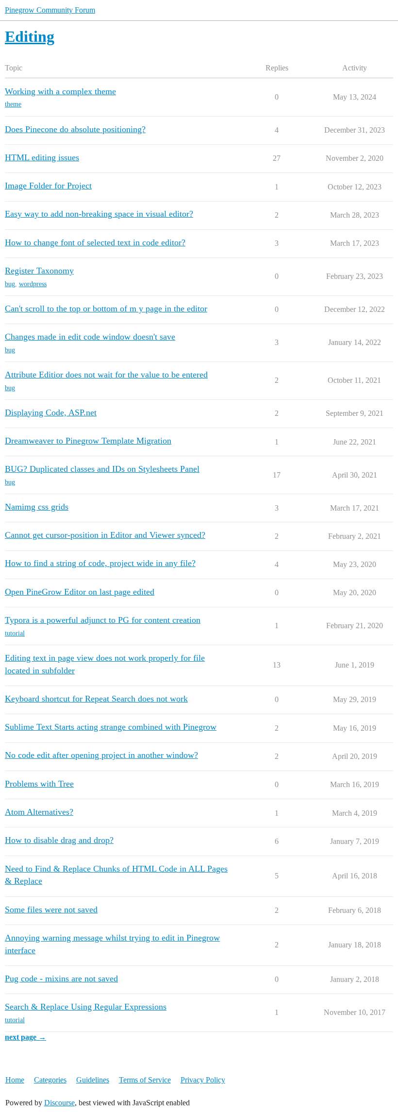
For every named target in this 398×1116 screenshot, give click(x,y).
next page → (25, 1037)
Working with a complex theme (60, 91)
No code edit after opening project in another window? (101, 755)
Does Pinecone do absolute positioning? (75, 129)
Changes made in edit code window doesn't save (90, 337)
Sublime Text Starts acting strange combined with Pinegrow (110, 727)
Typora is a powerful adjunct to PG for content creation (102, 620)
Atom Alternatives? (39, 812)
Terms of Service (145, 1080)
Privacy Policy (203, 1080)
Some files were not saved (51, 909)
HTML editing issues (42, 157)
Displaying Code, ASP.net (51, 412)
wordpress (33, 284)
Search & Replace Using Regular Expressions (85, 1007)
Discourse (59, 1103)
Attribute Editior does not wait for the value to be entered (106, 374)
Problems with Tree (39, 784)
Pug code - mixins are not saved (61, 978)
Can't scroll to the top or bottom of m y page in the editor (106, 308)
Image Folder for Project (48, 185)
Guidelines (92, 1080)
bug (10, 284)
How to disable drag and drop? (59, 840)
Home (14, 1080)
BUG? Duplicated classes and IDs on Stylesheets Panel (102, 469)
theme (13, 104)
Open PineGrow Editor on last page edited (79, 592)
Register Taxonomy (39, 270)
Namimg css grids (36, 507)
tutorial (15, 633)
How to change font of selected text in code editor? (95, 242)
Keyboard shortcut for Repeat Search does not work (96, 699)
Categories (50, 1080)
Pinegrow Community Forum (50, 10)
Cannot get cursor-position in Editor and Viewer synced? (105, 535)
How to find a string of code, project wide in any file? (100, 563)
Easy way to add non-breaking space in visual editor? (99, 214)
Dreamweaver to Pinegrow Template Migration (88, 441)
